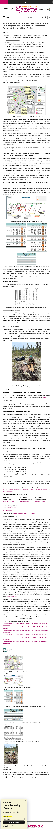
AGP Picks (4, 2)
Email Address (7, 816)
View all (50, 2)
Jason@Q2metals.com (24, 501)
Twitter (15, 513)
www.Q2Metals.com (7, 510)
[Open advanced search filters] (46, 17)
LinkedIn (19, 513)
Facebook (24, 513)
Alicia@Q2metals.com (8, 501)
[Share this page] (49, 17)
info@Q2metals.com (11, 507)
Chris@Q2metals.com (40, 501)
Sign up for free (14, 822)
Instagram (32, 513)
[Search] (42, 17)
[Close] (25, 800)
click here (44, 397)
